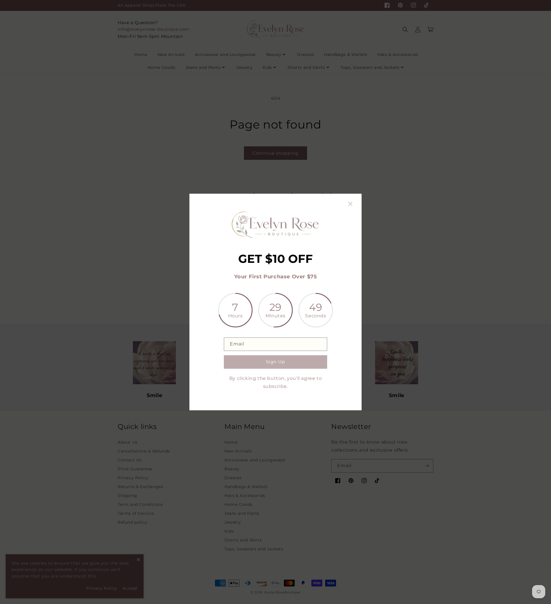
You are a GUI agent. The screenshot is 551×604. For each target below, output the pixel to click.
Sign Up (275, 361)
